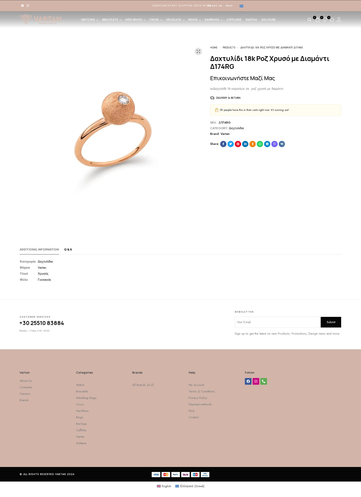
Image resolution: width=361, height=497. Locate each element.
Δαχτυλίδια (236, 128)
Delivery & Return (228, 98)
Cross (154, 19)
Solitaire (268, 19)
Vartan (251, 19)
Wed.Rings (133, 19)
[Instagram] (27, 5)
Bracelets (110, 19)
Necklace (173, 19)
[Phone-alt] (263, 381)
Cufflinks (233, 19)
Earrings (212, 19)
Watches (88, 19)
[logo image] (40, 19)
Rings (192, 19)
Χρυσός (43, 273)
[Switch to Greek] (241, 6)
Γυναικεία (44, 279)
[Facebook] (22, 5)
